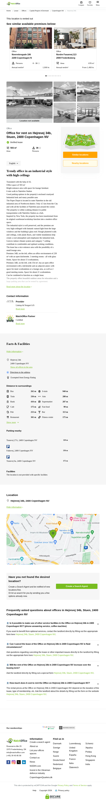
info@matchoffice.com (15, 752)
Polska (88, 752)
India (87, 764)
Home (8, 11)
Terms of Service (80, 785)
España (72, 755)
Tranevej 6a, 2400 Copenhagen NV (21, 461)
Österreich (74, 767)
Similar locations (80, 155)
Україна (89, 748)
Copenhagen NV (58, 11)
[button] (44, 30)
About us (34, 746)
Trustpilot (10, 716)
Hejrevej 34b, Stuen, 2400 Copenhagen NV (35, 634)
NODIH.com (35, 766)
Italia (71, 763)
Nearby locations (80, 163)
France (72, 759)
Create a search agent (40, 742)
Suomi (56, 756)
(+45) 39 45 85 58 (13, 755)
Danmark (57, 743)
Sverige (56, 748)
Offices (24, 11)
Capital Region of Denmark (39, 11)
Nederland (58, 764)
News (32, 762)
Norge (56, 752)
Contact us (35, 758)
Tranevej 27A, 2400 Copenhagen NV (21, 440)
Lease (16, 11)
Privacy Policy (63, 785)
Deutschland (59, 760)
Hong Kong (90, 756)
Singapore (90, 760)
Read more (20, 309)
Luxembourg (75, 743)
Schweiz (89, 743)
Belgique (57, 768)
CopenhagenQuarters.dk (41, 777)
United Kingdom (73, 749)
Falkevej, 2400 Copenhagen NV (19, 451)
